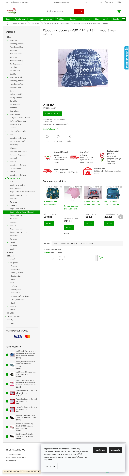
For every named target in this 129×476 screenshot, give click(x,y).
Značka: (47, 34)
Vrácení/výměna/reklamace (16, 457)
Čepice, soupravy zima (18, 195)
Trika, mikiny (15, 269)
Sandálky (13, 67)
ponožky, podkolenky (18, 138)
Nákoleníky (14, 145)
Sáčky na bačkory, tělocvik (20, 118)
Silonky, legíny (15, 168)
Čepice (12, 249)
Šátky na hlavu (15, 188)
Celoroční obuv (16, 54)
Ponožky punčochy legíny (16, 131)
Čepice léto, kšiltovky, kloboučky (22, 192)
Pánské (12, 172)
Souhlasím (115, 450)
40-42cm (67, 233)
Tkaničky (13, 128)
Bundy (13, 279)
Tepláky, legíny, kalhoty (20, 296)
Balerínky (13, 50)
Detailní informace (50, 129)
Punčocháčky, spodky (18, 155)
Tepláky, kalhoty (17, 273)
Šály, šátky (11, 313)
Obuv (9, 37)
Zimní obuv (14, 57)
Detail (49, 223)
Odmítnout (100, 450)
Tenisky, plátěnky (17, 47)
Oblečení (10, 256)
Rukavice (13, 202)
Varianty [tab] (47, 243)
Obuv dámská (15, 114)
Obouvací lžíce (15, 124)
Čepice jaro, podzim (17, 185)
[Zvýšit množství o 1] (96, 256)
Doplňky (10, 320)
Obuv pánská (14, 111)
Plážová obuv (15, 70)
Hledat (79, 11)
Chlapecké (14, 148)
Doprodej (10, 323)
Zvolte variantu (52, 114)
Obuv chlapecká (16, 77)
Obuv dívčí (14, 40)
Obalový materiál (13, 316)
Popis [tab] (55, 243)
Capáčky (13, 74)
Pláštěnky (10, 252)
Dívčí (11, 134)
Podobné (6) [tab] (64, 243)
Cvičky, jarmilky (16, 64)
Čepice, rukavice (13, 178)
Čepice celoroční (16, 229)
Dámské (13, 161)
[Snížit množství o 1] (96, 259)
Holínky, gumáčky (16, 60)
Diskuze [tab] (74, 243)
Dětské (12, 259)
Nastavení (50, 466)
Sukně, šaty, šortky (18, 299)
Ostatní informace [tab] (86, 243)
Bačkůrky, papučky (17, 43)
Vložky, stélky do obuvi (18, 121)
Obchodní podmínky (62, 2)
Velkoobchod (11, 461)
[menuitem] (7, 19)
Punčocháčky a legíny (18, 141)
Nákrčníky (14, 198)
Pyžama (14, 266)
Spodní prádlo (16, 276)
